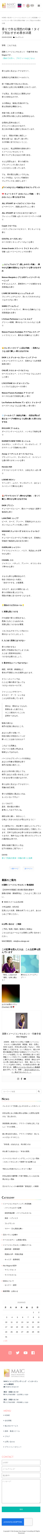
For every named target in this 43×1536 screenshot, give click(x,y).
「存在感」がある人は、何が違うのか (16, 1144)
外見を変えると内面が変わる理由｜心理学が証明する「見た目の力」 (20, 1114)
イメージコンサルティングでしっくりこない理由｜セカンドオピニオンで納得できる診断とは (20, 1160)
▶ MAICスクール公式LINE (12, 902)
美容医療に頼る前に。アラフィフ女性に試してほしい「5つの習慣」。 (20, 1125)
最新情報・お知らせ (10, 1291)
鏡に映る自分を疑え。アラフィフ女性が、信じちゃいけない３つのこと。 (20, 1135)
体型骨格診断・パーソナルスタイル (18, 1213)
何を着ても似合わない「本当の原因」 (16, 1151)
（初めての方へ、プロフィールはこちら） (19, 58)
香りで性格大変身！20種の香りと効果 (17, 858)
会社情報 (8, 1420)
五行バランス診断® (10, 1235)
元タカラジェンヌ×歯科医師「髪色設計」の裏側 (20, 1186)
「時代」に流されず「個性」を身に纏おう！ (9, 977)
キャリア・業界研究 (12, 1259)
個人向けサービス (11, 1426)
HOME (4, 17)
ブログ (7, 1436)
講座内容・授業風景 (12, 1249)
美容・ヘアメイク (11, 1218)
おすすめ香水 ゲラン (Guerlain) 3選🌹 (9, 1005)
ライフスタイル (10, 1275)
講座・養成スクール (12, 1431)
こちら (4, 933)
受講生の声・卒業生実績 (14, 1254)
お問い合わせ (10, 1442)
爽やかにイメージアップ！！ (29, 976)
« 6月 (5, 1341)
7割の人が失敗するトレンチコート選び (17, 1169)
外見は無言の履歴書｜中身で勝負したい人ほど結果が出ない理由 (20, 1177)
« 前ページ (14, 868)
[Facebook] (21, 1079)
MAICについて (8, 1281)
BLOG (10, 17)
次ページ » (28, 868)
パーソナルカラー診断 (13, 1208)
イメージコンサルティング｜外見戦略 (25, 17)
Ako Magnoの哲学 (10, 1266)
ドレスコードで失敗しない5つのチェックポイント (21, 1106)
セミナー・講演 (10, 1285)
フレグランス (19, 37)
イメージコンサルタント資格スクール (17, 1245)
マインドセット (10, 1270)
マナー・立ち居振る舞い (14, 1229)
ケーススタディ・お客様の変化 (14, 1240)
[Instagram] (18, 1079)
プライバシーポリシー (13, 1447)
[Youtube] (25, 1079)
